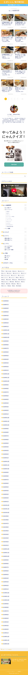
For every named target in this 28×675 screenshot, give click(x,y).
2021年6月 (6, 527)
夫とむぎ (22, 277)
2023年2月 (6, 454)
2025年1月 (6, 370)
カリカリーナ (14, 275)
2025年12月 (6, 330)
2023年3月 (6, 450)
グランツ (8, 215)
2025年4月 (6, 359)
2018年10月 (6, 643)
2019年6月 (6, 614)
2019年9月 (6, 603)
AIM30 (8, 211)
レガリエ (8, 223)
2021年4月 (6, 534)
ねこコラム (14, 243)
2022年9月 (6, 472)
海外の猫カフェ (15, 240)
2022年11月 (6, 465)
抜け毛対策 (9, 279)
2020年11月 (6, 552)
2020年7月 (6, 567)
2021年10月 (6, 512)
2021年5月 (6, 530)
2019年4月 (6, 622)
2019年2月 (6, 629)
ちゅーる (4, 273)
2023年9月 (6, 428)
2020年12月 (6, 549)
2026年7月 (6, 304)
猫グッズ (19, 283)
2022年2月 (6, 497)
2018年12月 (6, 636)
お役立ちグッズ (21, 271)
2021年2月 (6, 541)
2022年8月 (6, 476)
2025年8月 (6, 344)
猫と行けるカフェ (5, 281)
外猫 (17, 277)
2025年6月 (6, 352)
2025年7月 (6, 348)
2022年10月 (6, 468)
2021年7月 (6, 523)
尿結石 (4, 279)
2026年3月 (6, 319)
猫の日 (23, 281)
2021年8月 (6, 519)
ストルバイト (12, 277)
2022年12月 (6, 461)
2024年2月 (6, 410)
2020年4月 (6, 578)
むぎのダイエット (17, 273)
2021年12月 (6, 505)
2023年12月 (6, 417)
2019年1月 (6, 632)
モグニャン (9, 221)
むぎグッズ (24, 273)
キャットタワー (21, 275)
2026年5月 (6, 311)
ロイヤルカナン (10, 224)
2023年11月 (6, 421)
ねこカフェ (14, 235)
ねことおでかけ (15, 246)
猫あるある (15, 279)
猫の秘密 (8, 283)
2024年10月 (6, 381)
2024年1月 (6, 414)
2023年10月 (6, 425)
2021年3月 (6, 538)
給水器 (15, 259)
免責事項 (19, 671)
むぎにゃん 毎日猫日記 (14, 2)
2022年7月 (6, 479)
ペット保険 (15, 228)
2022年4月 (6, 490)
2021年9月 (6, 516)
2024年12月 (6, 373)
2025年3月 (6, 363)
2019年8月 (6, 607)
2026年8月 (6, 301)
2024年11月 (6, 377)
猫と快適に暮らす (22, 279)
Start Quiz (14, 164)
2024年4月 (6, 403)
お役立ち (15, 271)
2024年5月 (6, 399)
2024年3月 (6, 406)
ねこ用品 (14, 253)
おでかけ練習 (9, 271)
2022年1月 (6, 501)
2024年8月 (6, 388)
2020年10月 (6, 556)
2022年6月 (6, 483)
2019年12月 (6, 592)
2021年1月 (6, 545)
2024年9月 (6, 384)
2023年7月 (6, 435)
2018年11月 (6, 640)
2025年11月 (6, 333)
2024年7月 (6, 392)
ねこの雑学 (15, 247)
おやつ (8, 213)
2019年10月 (6, 600)
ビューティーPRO (10, 216)
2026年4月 (6, 315)
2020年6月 (6, 570)
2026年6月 (6, 308)
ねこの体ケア (15, 207)
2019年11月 (6, 596)
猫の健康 (12, 281)
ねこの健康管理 (14, 205)
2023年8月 (6, 432)
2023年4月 (6, 446)
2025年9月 (6, 341)
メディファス (9, 219)
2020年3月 (6, 581)
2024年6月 (6, 395)
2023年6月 (6, 439)
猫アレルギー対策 (15, 249)
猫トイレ (15, 257)
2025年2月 (6, 366)
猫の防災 (14, 283)
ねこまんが (14, 232)
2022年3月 (6, 494)
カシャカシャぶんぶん (6, 275)
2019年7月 (6, 611)
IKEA (3, 271)
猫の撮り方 (18, 281)
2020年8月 (6, 563)
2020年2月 (6, 585)
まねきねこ (10, 273)
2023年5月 (6, 443)
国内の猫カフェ (15, 238)
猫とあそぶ (15, 255)
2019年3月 (6, 625)
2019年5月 (6, 618)
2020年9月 (6, 560)
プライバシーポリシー (11, 671)
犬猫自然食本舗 (10, 226)
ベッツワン (9, 218)
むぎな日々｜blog (14, 262)
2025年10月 (6, 337)
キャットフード (15, 209)
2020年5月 (6, 574)
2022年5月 (6, 487)
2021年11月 (6, 508)
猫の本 (4, 283)
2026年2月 (6, 322)
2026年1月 (6, 326)
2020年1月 (6, 589)
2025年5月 (6, 355)
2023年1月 (6, 457)
